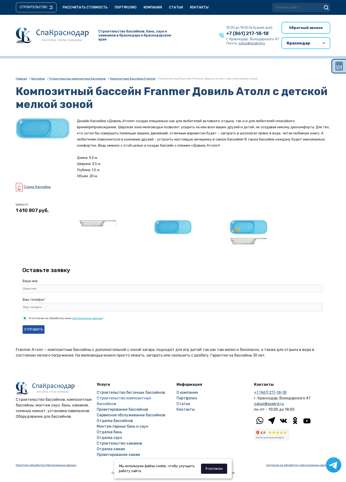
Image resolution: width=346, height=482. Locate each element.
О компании (187, 392)
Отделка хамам (111, 449)
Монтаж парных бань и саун (122, 426)
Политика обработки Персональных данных (46, 465)
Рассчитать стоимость (85, 7)
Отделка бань (109, 432)
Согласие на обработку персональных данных (298, 465)
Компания (153, 7)
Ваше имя (30, 281)
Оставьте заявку (46, 270)
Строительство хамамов (119, 443)
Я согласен (214, 469)
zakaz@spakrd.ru (269, 404)
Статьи (176, 7)
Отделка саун (109, 437)
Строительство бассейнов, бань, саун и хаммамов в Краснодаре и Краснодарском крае (134, 35)
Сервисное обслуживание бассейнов (131, 415)
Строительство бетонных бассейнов (131, 392)
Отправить (33, 330)
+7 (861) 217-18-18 (247, 33)
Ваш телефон (34, 300)
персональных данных (87, 318)
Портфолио (126, 7)
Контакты (199, 7)
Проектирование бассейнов (122, 409)
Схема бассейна (37, 187)
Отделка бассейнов (115, 420)
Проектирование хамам (118, 454)
